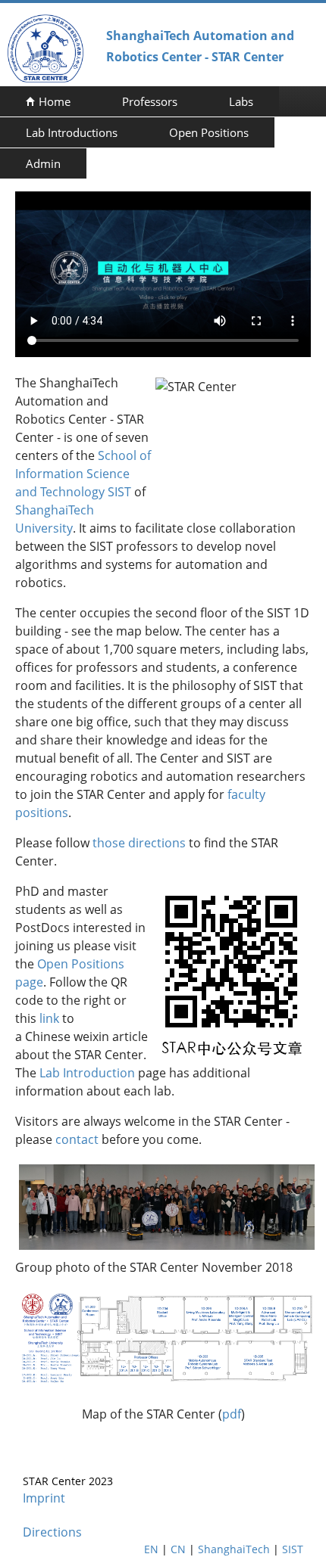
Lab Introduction (87, 1072)
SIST (292, 1549)
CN (178, 1549)
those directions (139, 842)
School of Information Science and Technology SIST (83, 473)
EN (151, 1549)
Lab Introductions (72, 132)
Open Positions (209, 132)
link (49, 1018)
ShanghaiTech (234, 1549)
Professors (149, 101)
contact (77, 1139)
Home (55, 101)
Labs (241, 101)
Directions (52, 1532)
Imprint (44, 1498)
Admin (43, 163)
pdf (231, 1414)
